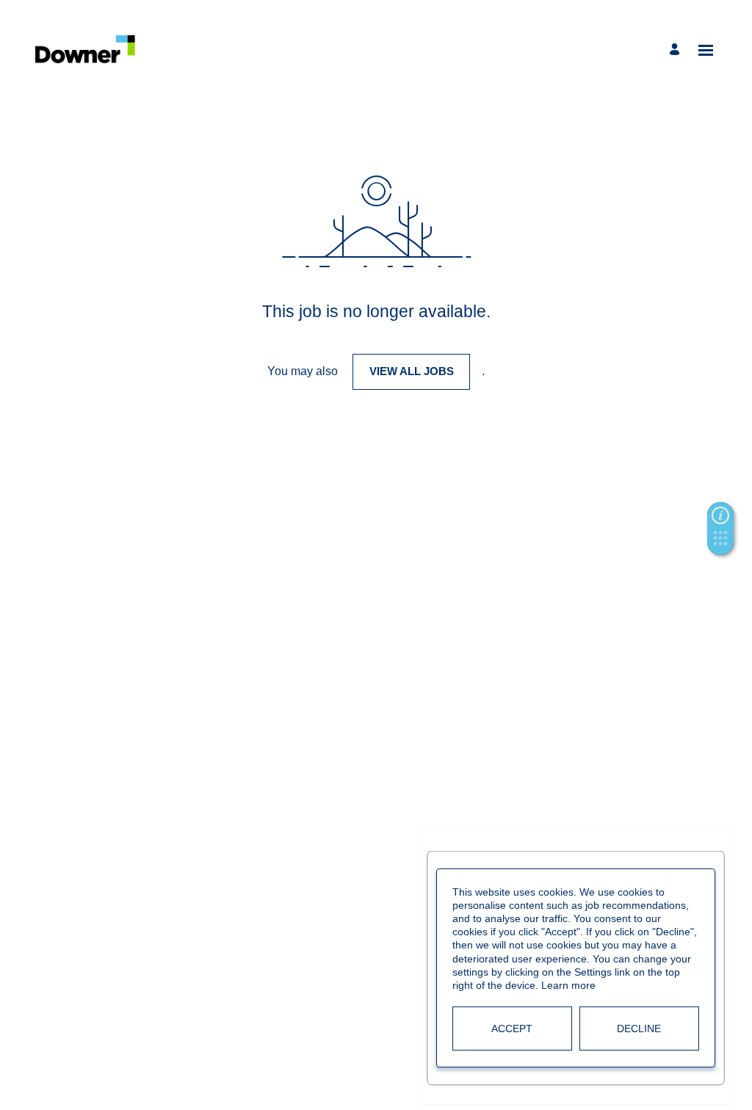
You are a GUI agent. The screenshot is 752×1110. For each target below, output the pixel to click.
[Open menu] (706, 50)
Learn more (568, 985)
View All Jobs (411, 371)
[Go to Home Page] (85, 50)
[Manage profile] (677, 50)
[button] (720, 542)
